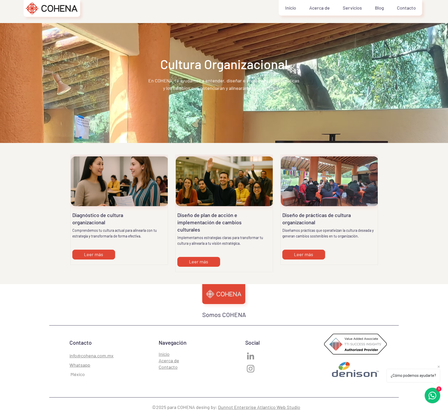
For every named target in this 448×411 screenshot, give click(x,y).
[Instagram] (251, 369)
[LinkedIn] (251, 356)
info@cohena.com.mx (91, 355)
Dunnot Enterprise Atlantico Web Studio (259, 407)
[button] (352, 8)
